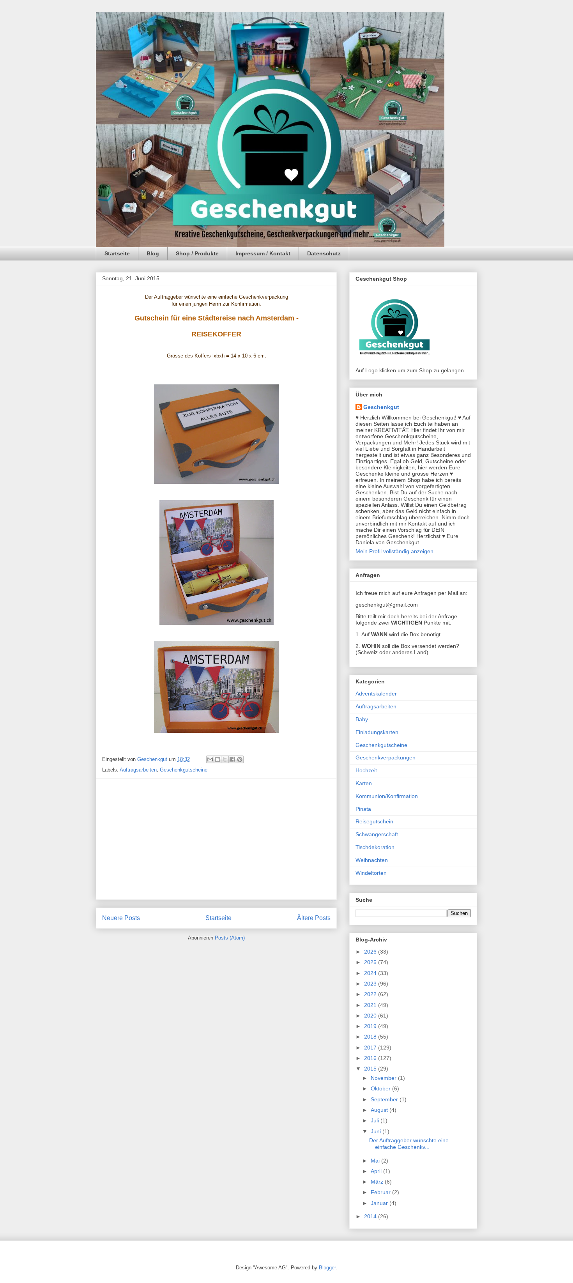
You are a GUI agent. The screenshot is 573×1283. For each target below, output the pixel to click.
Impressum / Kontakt (262, 253)
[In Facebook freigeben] (232, 759)
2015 (371, 1068)
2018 (371, 1036)
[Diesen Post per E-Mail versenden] (210, 759)
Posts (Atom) (230, 938)
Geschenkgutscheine (183, 770)
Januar (380, 1203)
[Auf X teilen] (225, 759)
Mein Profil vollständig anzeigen (394, 551)
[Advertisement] (216, 839)
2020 (371, 1015)
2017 (371, 1047)
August (380, 1110)
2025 (371, 962)
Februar (381, 1192)
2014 (371, 1216)
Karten (363, 783)
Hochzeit (366, 770)
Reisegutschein (374, 821)
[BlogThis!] (217, 759)
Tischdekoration (374, 847)
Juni (376, 1131)
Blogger (327, 1268)
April (377, 1171)
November (384, 1078)
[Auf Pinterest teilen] (240, 759)
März (378, 1182)
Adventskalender (376, 693)
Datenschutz (324, 253)
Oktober (381, 1088)
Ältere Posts (314, 918)
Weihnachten (371, 860)
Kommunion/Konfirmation (386, 796)
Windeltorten (371, 873)
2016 (371, 1058)
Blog (153, 253)
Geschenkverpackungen (385, 757)
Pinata (363, 809)
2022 (371, 994)
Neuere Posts (121, 918)
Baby (361, 719)
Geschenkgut (381, 407)
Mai (376, 1160)
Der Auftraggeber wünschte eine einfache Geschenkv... (409, 1143)
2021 (371, 1005)
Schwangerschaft (376, 834)
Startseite (117, 253)
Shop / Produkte (197, 253)
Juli (375, 1120)
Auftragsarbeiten (138, 770)
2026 (371, 952)
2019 (371, 1026)
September (385, 1099)
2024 (371, 973)
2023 (371, 983)
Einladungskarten (376, 732)
